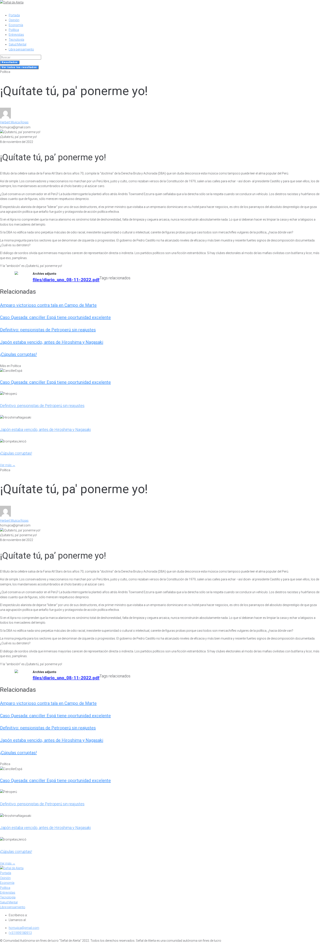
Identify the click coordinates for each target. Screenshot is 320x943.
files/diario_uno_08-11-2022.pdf (66, 279)
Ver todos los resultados (19, 67)
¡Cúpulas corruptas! (18, 354)
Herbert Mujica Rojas (14, 122)
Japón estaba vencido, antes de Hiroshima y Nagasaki (51, 342)
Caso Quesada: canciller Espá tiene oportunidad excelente (55, 317)
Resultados (10, 62)
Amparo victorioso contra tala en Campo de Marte (48, 305)
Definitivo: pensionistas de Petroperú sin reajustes (48, 329)
